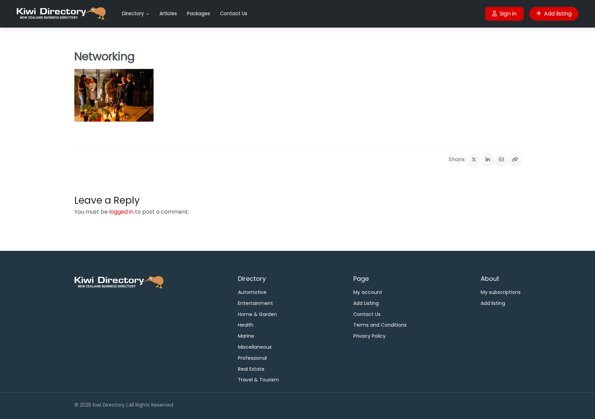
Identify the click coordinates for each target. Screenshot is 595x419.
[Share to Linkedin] (487, 159)
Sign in (508, 14)
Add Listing (366, 303)
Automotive (252, 292)
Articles (168, 13)
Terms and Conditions (380, 324)
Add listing (558, 14)
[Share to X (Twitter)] (473, 159)
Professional (252, 358)
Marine (246, 336)
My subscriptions (501, 292)
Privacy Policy (369, 336)
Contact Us (233, 13)
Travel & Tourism (258, 379)
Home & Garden (257, 314)
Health (245, 324)
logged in (121, 212)
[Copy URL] (515, 159)
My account (367, 292)
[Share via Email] (501, 159)
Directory (133, 13)
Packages (198, 13)
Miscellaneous (255, 347)
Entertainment (255, 303)
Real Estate (251, 369)
